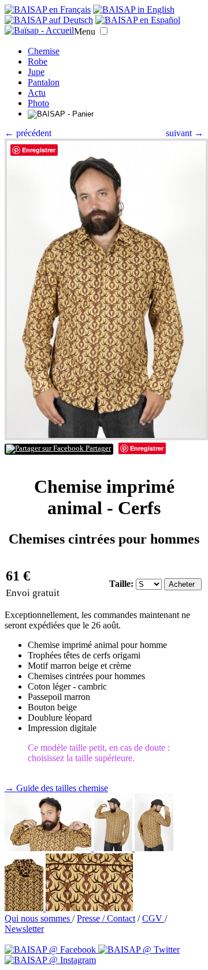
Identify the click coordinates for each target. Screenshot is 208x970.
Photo (38, 103)
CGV (153, 918)
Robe (37, 61)
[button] (103, 31)
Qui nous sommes (38, 918)
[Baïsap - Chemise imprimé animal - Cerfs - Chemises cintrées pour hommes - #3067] (49, 848)
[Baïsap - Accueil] (39, 30)
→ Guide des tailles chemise (56, 788)
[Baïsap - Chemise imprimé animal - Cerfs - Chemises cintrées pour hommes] (106, 437)
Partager (97, 448)
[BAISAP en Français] (48, 9)
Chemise (44, 51)
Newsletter (24, 929)
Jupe (36, 72)
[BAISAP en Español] (137, 20)
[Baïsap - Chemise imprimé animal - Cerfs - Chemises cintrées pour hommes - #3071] (89, 908)
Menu (84, 31)
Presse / (92, 918)
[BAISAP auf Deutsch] (49, 20)
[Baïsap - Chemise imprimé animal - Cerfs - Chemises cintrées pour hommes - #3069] (154, 848)
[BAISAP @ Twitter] (139, 949)
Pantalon (44, 82)
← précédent (28, 133)
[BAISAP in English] (133, 9)
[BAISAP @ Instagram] (50, 960)
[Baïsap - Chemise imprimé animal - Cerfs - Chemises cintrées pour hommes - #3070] (25, 908)
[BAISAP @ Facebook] (51, 949)
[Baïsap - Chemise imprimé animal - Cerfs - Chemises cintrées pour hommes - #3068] (114, 848)
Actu (37, 93)
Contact (121, 918)
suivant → (184, 133)
